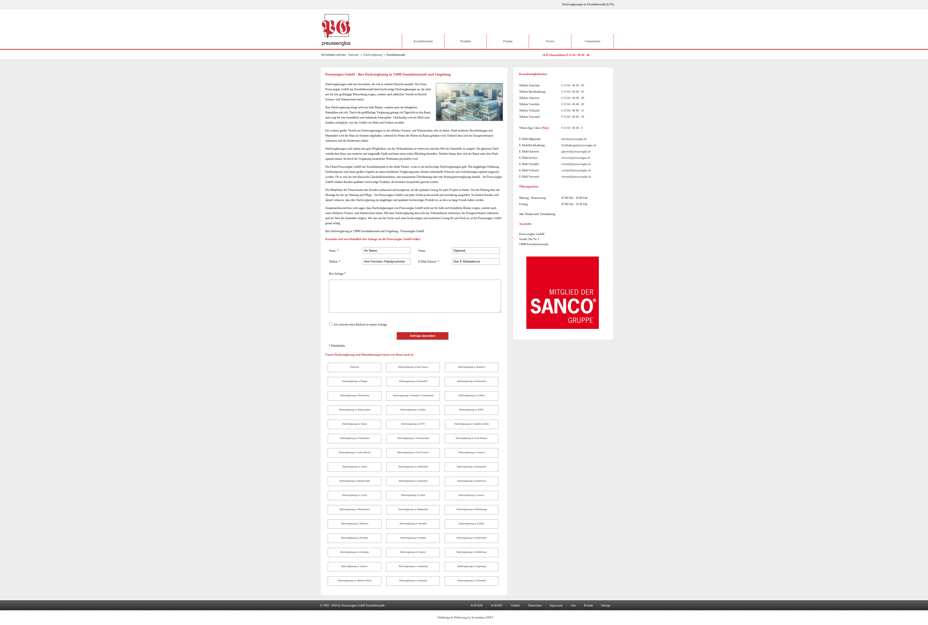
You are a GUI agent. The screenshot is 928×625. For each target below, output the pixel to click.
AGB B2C (497, 605)
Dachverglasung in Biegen (354, 381)
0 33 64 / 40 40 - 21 (572, 110)
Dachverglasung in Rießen (413, 537)
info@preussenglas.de (574, 139)
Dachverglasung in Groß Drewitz (354, 452)
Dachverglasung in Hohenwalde (354, 480)
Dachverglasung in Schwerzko (354, 552)
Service (550, 41)
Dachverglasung (372, 54)
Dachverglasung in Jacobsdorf (413, 480)
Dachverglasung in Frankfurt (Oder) (471, 424)
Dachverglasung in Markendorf (413, 509)
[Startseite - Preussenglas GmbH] (337, 48)
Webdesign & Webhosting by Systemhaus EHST (465, 617)
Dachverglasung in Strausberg (413, 566)
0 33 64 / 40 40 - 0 (572, 128)
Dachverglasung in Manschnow (355, 509)
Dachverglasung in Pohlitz (471, 523)
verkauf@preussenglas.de (576, 170)
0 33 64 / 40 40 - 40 (572, 98)
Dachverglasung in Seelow (413, 552)
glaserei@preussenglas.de (576, 151)
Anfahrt (515, 605)
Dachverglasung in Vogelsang (471, 566)
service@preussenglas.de (575, 158)
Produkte (465, 41)
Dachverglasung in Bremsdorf (471, 381)
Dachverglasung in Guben (354, 466)
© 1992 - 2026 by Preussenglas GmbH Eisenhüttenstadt (352, 605)
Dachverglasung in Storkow (354, 566)
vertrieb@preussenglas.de (576, 164)
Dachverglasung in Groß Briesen (471, 438)
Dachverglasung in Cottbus (471, 395)
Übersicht (354, 367)
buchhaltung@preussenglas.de (578, 145)
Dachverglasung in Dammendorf (354, 409)
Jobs (573, 605)
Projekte (508, 41)
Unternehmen (592, 41)
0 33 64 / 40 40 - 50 (572, 116)
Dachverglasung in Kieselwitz (471, 480)
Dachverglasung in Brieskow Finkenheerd (413, 395)
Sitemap (605, 605)
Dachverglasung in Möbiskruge (472, 509)
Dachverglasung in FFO (413, 424)
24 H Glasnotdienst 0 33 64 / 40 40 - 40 (565, 55)
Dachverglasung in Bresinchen (354, 395)
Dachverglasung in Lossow (471, 495)
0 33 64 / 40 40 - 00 (572, 85)
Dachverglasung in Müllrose (354, 523)
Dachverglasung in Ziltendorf (471, 580)
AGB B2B (476, 605)
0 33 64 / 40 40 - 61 (572, 91)
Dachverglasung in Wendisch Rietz (354, 580)
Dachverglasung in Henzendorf (471, 466)
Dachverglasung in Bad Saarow (413, 367)
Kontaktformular (423, 41)
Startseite (353, 54)
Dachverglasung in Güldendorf (413, 466)
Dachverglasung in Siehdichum (472, 552)
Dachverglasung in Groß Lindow (413, 452)
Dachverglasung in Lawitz (354, 495)
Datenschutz (535, 605)
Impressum (556, 605)
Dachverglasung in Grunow (471, 452)
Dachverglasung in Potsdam (354, 537)
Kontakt (588, 605)
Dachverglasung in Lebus (413, 495)
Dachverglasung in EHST (471, 409)
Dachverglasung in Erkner (354, 424)
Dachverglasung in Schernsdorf (471, 537)
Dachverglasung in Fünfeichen (354, 438)
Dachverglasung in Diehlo (413, 409)
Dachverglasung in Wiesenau (413, 580)
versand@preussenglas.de (576, 176)
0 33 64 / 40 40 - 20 (572, 104)
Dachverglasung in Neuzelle (413, 523)
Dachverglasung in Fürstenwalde (413, 438)
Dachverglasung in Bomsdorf (413, 381)
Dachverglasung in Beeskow (471, 367)
